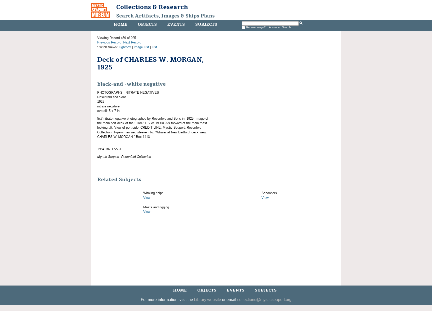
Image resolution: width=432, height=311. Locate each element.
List (154, 47)
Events (176, 24)
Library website (207, 300)
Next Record (132, 42)
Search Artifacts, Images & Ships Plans (165, 16)
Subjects (206, 24)
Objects (147, 24)
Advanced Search (280, 27)
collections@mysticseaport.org (264, 300)
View (146, 198)
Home (120, 24)
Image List (141, 47)
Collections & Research (152, 7)
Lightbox (125, 47)
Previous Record (109, 42)
